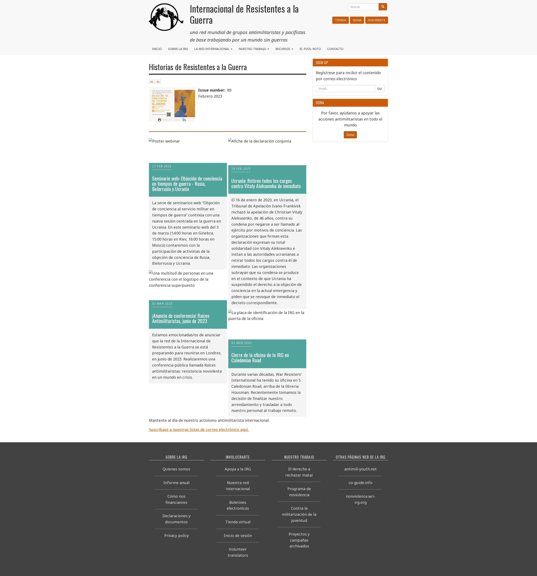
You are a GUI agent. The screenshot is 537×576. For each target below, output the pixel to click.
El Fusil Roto (310, 49)
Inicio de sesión (238, 535)
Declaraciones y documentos (176, 518)
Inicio (157, 49)
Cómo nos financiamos (176, 499)
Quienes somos (176, 468)
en (151, 81)
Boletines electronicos (238, 505)
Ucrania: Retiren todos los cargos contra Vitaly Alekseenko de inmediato (266, 183)
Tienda (340, 20)
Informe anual (176, 482)
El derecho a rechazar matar (299, 472)
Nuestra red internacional (238, 485)
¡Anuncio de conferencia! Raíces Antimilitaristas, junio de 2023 (180, 318)
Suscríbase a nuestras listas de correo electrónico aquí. (199, 429)
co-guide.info (360, 482)
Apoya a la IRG (238, 468)
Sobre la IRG (178, 49)
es (158, 81)
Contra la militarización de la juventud (299, 514)
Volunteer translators (238, 552)
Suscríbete (376, 20)
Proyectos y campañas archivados (299, 540)
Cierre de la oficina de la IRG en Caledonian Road (260, 357)
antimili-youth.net (360, 468)
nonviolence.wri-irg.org (360, 499)
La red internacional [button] (212, 49)
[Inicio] (166, 19)
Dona (357, 20)
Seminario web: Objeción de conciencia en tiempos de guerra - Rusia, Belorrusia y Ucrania (187, 184)
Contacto (335, 49)
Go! (379, 88)
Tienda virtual (237, 521)
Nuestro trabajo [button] (253, 49)
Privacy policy (176, 535)
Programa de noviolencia (299, 491)
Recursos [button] (283, 49)
